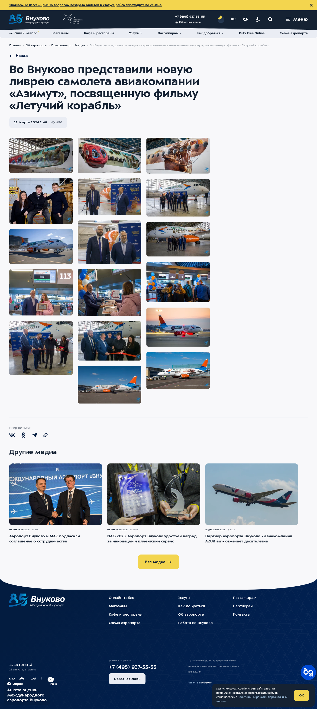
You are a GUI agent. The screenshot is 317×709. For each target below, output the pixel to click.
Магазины (118, 606)
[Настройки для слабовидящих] (245, 19)
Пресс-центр (60, 45)
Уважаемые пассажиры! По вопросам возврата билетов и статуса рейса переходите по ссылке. (85, 5)
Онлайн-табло (121, 598)
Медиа (80, 45)
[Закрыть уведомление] (311, 5)
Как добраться (191, 606)
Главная (15, 45)
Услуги (184, 598)
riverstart (206, 683)
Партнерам (243, 606)
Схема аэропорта (124, 623)
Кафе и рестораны (125, 615)
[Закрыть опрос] (50, 679)
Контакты (241, 615)
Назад (22, 56)
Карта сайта (194, 672)
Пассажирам (244, 598)
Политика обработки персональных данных (213, 666)
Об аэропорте (36, 45)
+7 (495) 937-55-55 (190, 16)
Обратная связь (190, 22)
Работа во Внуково (195, 623)
